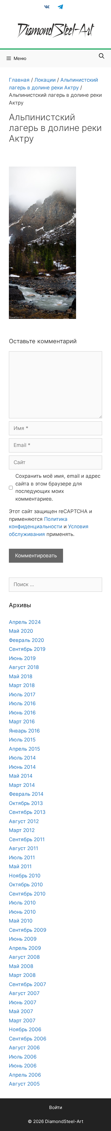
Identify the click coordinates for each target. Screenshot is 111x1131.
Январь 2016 (24, 731)
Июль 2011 (22, 857)
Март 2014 (22, 785)
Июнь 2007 (22, 1002)
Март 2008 (22, 975)
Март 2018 (22, 685)
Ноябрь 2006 (25, 1029)
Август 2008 (24, 957)
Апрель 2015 (24, 749)
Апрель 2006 (25, 1075)
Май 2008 (21, 966)
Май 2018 (20, 676)
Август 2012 (24, 821)
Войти (55, 1107)
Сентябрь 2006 (27, 1039)
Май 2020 (21, 631)
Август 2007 (24, 993)
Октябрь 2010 (26, 885)
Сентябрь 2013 (27, 812)
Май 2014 (21, 776)
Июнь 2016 (22, 713)
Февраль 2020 (26, 640)
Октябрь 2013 (26, 803)
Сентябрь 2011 (27, 839)
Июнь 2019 (22, 658)
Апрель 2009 (25, 948)
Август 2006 (24, 1048)
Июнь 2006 (23, 1066)
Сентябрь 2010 (27, 894)
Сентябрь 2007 (27, 984)
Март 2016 (22, 722)
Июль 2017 (22, 694)
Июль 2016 (22, 703)
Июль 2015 (22, 740)
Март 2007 (22, 1021)
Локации (45, 80)
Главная (19, 80)
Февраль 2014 (26, 794)
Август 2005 (24, 1084)
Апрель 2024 (25, 622)
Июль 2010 (22, 903)
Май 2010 (21, 921)
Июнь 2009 (23, 939)
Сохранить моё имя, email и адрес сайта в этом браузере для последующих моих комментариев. (57, 487)
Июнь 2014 (22, 767)
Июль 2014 (22, 758)
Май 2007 (21, 1011)
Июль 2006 (23, 1057)
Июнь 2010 (22, 912)
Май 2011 (20, 866)
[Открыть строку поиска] (101, 56)
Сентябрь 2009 (27, 930)
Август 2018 (24, 667)
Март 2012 (22, 830)
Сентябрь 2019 (27, 649)
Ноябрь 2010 (25, 876)
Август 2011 (23, 848)
